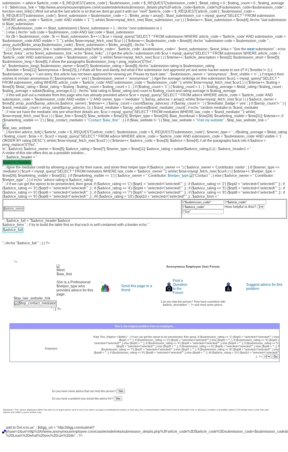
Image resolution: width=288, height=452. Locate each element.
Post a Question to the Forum (180, 287)
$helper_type (178, 175)
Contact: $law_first (103, 120)
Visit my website (210, 120)
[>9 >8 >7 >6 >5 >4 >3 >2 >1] (271, 356)
